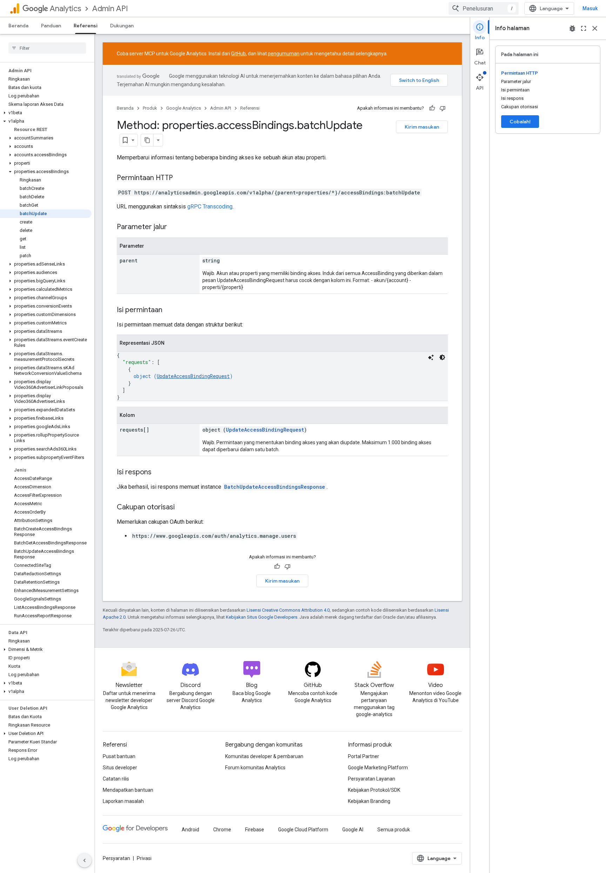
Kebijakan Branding (369, 801)
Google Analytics (183, 108)
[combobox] (484, 8)
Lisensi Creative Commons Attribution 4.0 (288, 610)
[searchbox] (47, 48)
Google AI (352, 829)
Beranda (18, 25)
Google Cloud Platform (303, 829)
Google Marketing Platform (378, 767)
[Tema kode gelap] (442, 357)
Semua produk (393, 829)
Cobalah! (520, 121)
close (595, 28)
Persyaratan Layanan (371, 779)
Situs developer (120, 767)
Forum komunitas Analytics (255, 767)
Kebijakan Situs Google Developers (261, 617)
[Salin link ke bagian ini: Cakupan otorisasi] (182, 507)
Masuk (590, 8)
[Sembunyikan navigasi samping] (85, 860)
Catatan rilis (116, 779)
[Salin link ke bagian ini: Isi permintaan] (169, 310)
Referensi (85, 25)
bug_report (572, 28)
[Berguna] (432, 108)
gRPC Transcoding (210, 206)
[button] (46, 113)
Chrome (222, 829)
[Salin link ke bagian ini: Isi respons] (159, 472)
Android (190, 829)
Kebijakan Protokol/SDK (374, 790)
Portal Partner (363, 756)
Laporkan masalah (123, 801)
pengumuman (283, 53)
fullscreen (583, 28)
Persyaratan (116, 858)
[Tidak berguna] (442, 108)
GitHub (238, 53)
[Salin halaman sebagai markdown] (147, 140)
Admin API (110, 8)
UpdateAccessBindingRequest (193, 376)
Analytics (65, 8)
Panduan (51, 25)
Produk (150, 108)
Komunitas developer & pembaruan (264, 756)
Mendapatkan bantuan (128, 790)
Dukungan (122, 25)
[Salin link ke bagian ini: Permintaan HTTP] (180, 178)
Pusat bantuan (119, 756)
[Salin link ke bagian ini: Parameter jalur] (174, 227)
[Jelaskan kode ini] (431, 357)
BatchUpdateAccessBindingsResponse (274, 486)
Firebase (254, 829)
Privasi (144, 858)
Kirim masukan (422, 127)
